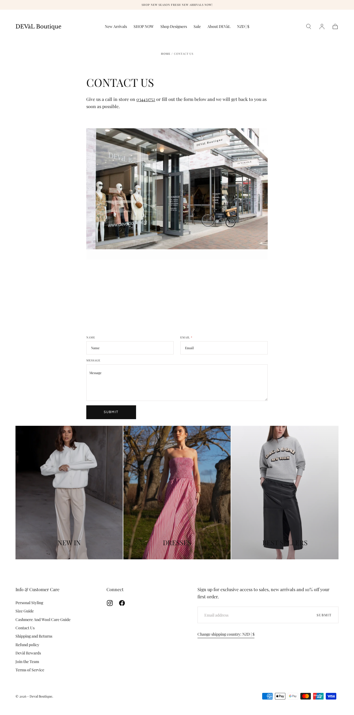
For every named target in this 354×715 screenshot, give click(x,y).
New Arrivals (116, 26)
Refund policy (27, 644)
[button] (243, 27)
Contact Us (25, 627)
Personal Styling (29, 602)
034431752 (145, 99)
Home (165, 54)
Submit (111, 412)
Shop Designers (173, 26)
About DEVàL (218, 26)
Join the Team (27, 661)
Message (93, 360)
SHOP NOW (144, 26)
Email (186, 337)
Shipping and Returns (33, 636)
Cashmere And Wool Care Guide (43, 619)
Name (90, 337)
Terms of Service (29, 669)
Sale (197, 26)
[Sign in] (322, 26)
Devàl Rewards (28, 653)
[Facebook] (122, 603)
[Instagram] (110, 603)
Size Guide (24, 611)
